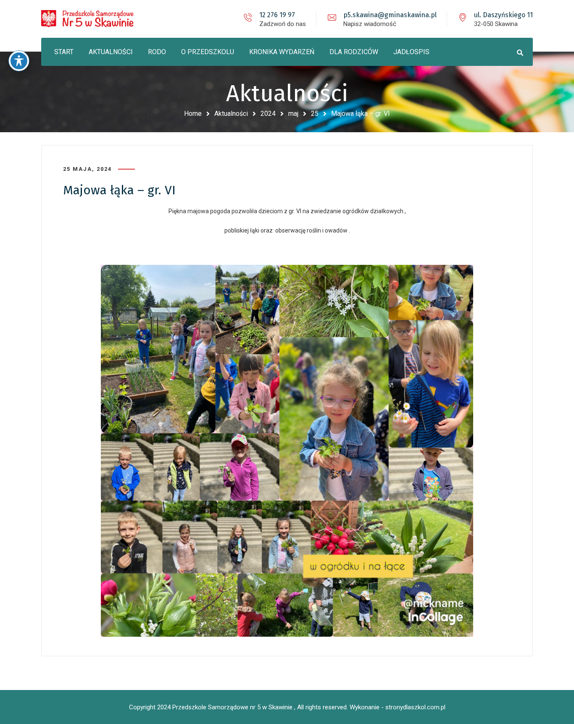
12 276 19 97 (277, 15)
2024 (268, 114)
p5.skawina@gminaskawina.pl (390, 15)
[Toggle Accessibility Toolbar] (19, 61)
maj (293, 114)
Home (193, 114)
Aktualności (231, 114)
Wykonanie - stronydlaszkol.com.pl (397, 707)
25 (315, 114)
